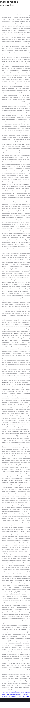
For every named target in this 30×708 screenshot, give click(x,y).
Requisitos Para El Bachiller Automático (13, 692)
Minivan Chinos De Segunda (20, 694)
